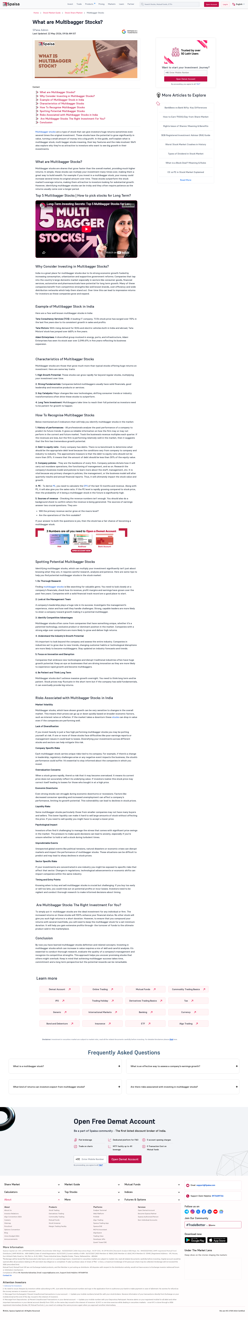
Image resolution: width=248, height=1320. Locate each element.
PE (54, 485)
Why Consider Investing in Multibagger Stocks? (67, 96)
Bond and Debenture (57, 1023)
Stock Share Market (74, 12)
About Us (8, 1210)
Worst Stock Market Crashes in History (185, 144)
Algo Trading (186, 1023)
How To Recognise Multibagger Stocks (63, 107)
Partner (130, 4)
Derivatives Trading (56, 1213)
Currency (186, 1012)
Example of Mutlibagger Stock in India (62, 99)
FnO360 (96, 1217)
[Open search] (142, 4)
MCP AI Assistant (100, 1229)
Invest (70, 4)
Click (171, 1039)
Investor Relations (11, 1213)
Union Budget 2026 (11, 1236)
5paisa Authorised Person (148, 1217)
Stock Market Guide (52, 12)
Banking (143, 1012)
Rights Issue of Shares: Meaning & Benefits (185, 126)
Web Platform (98, 1213)
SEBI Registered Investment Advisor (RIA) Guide (185, 135)
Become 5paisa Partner (147, 1213)
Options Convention (12, 1229)
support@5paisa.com (205, 1185)
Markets (112, 4)
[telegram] (187, 1211)
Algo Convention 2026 (13, 1217)
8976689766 (217, 1196)
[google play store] (195, 1240)
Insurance (100, 1023)
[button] (237, 4)
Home (36, 12)
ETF (143, 1023)
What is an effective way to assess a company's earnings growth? (165, 1066)
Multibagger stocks (45, 131)
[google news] (221, 1211)
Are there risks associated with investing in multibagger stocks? (164, 1086)
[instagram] (192, 1211)
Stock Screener (55, 1223)
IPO (57, 1000)
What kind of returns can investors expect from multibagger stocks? (49, 1086)
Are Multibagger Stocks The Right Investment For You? (72, 118)
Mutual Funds (143, 989)
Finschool (8, 1226)
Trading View (98, 1236)
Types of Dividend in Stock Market (186, 153)
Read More (185, 179)
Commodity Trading (56, 1217)
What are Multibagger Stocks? (57, 92)
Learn (121, 4)
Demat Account (57, 989)
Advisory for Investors (13, 1286)
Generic (57, 1012)
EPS (86, 485)
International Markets (100, 1012)
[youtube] (215, 1211)
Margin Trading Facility (57, 1226)
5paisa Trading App (101, 1223)
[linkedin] (210, 1211)
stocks (115, 717)
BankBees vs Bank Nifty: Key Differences (186, 107)
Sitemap (7, 1223)
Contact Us (7, 1275)
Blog (6, 1233)
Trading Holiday (100, 1000)
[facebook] (204, 1211)
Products (89, 4)
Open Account (211, 4)
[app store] (217, 1240)
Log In (225, 4)
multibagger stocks (53, 586)
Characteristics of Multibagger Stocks (62, 103)
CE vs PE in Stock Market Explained (185, 172)
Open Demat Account (185, 79)
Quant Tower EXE (100, 1242)
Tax (186, 1000)
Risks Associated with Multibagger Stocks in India (69, 114)
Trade (79, 4)
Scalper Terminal (99, 1210)
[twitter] (198, 1211)
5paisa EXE (97, 1226)
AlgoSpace (97, 1233)
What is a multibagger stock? (28, 1066)
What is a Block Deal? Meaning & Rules (186, 162)
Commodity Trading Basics (186, 989)
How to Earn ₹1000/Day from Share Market (186, 116)
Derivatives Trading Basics (143, 1000)
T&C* (198, 84)
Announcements (11, 1239)
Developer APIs (99, 1239)
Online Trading (100, 989)
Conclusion (46, 122)
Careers (7, 1220)
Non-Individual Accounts (147, 1220)
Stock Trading (54, 1210)
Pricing (101, 4)
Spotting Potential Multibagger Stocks (62, 111)
